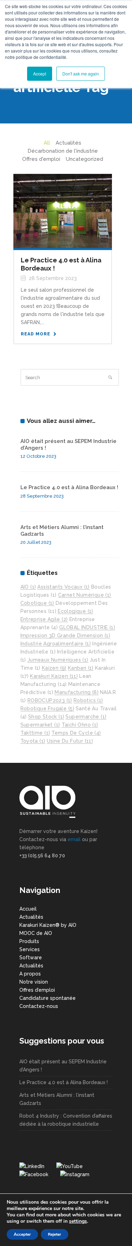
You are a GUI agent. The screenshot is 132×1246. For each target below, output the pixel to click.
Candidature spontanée (47, 998)
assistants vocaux (63, 587)
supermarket (40, 725)
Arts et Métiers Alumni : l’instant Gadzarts (56, 1099)
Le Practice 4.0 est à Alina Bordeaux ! (69, 487)
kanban (81, 668)
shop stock (46, 716)
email (74, 839)
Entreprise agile (44, 619)
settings (78, 1221)
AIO (28, 587)
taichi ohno (80, 725)
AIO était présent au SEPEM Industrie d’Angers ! (63, 1065)
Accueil (28, 909)
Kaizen (54, 668)
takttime (35, 733)
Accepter (22, 1234)
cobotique (37, 603)
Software (30, 957)
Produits (29, 941)
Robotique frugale (47, 708)
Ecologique (75, 611)
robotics (88, 700)
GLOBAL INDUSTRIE (87, 627)
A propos (30, 974)
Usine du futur (70, 741)
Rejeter (54, 1234)
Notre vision (33, 982)
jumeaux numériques (57, 660)
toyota (32, 741)
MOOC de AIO (35, 933)
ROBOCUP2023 (49, 700)
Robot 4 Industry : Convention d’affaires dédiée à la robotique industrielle (65, 1120)
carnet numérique (84, 595)
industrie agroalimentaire (55, 643)
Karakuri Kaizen (54, 676)
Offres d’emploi (37, 990)
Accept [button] (39, 74)
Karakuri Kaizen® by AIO (47, 925)
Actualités (31, 917)
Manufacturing (77, 692)
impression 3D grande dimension (65, 635)
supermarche (85, 716)
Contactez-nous (38, 1006)
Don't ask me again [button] (80, 74)
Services (29, 949)
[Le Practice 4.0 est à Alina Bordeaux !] (62, 210)
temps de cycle (76, 733)
